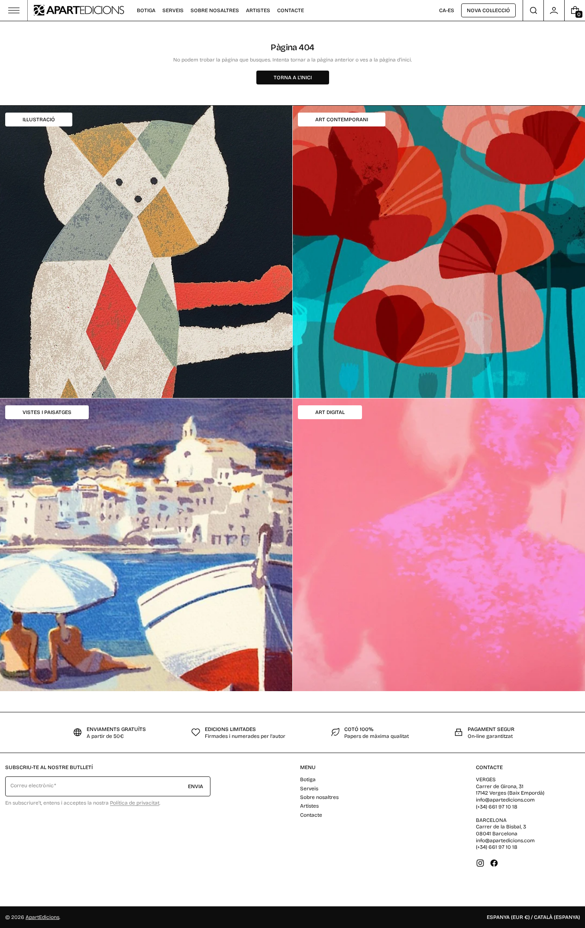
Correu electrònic (32, 785)
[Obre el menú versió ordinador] (14, 10)
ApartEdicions (42, 917)
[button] (533, 10)
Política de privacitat (134, 803)
